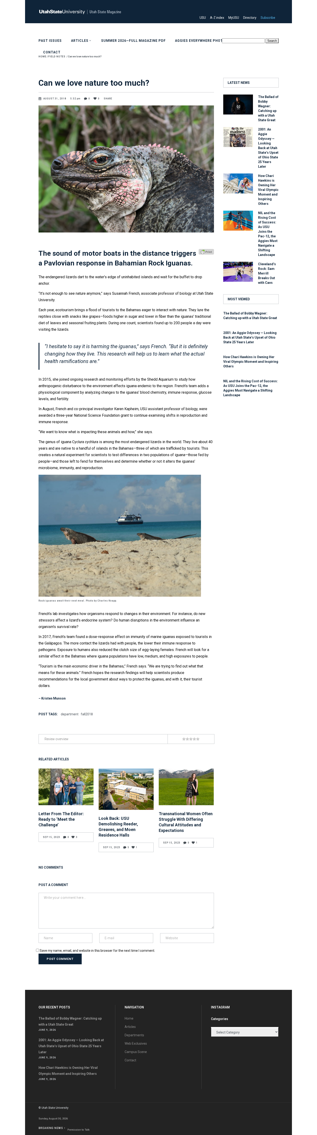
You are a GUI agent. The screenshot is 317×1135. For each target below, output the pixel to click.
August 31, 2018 (55, 98)
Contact (130, 1060)
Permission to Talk (79, 1129)
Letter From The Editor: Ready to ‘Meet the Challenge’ (61, 819)
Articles (130, 1027)
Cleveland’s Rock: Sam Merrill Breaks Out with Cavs (267, 273)
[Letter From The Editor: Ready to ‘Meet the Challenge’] (66, 787)
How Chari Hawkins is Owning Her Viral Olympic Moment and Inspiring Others (268, 190)
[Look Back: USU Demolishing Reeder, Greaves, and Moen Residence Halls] (126, 789)
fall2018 (87, 714)
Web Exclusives (136, 1043)
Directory (251, 18)
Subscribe (270, 18)
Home (129, 1018)
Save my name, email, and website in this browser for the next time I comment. (97, 950)
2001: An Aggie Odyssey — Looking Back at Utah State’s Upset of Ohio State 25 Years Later (268, 148)
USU (204, 18)
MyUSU (235, 18)
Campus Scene (136, 1052)
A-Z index (219, 18)
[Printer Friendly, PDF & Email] (206, 251)
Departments (134, 1035)
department (69, 714)
